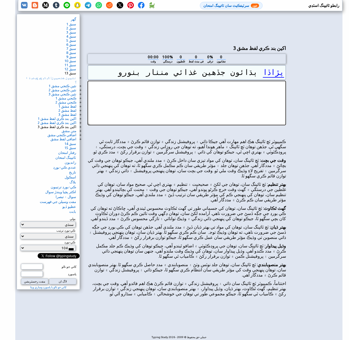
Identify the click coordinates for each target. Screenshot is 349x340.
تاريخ (72, 172)
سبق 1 (71, 24)
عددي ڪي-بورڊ (64, 167)
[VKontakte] (24, 5)
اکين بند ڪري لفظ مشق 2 (57, 123)
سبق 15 (70, 148)
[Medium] (45, 5)
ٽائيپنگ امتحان (65, 157)
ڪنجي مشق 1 (65, 98)
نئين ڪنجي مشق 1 (62, 86)
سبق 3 (71, 32)
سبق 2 (71, 28)
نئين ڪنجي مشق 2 (62, 90)
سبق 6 (71, 44)
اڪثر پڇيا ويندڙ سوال (60, 192)
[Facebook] (141, 5)
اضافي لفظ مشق (63, 139)
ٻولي (73, 218)
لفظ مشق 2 (67, 110)
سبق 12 (70, 69)
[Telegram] (88, 5)
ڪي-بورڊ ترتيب (66, 230)
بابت (72, 211)
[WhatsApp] (98, 5)
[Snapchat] (77, 5)
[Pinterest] (130, 5)
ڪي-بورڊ (70, 242)
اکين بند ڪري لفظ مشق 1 (57, 118)
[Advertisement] (187, 27)
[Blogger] (35, 5)
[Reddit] (109, 5)
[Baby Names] (152, 5)
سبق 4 (71, 36)
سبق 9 (71, 57)
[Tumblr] (56, 5)
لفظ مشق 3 (67, 114)
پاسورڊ (72, 274)
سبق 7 (71, 48)
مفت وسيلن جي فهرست (58, 202)
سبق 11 (70, 65)
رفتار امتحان (67, 152)
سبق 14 (70, 143)
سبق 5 (71, 40)
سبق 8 (71, 52)
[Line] (67, 5)
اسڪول (70, 177)
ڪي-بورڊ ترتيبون (63, 187)
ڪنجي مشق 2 (65, 102)
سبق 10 (70, 61)
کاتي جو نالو (69, 266)
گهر (73, 19)
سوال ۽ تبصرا (66, 197)
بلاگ (73, 182)
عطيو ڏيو (69, 206)
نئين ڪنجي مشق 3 (62, 94)
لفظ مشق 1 (67, 106)
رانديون (70, 162)
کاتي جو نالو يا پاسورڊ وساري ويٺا (48, 287)
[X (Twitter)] (120, 5)
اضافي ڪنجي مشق (61, 135)
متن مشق (69, 131)
